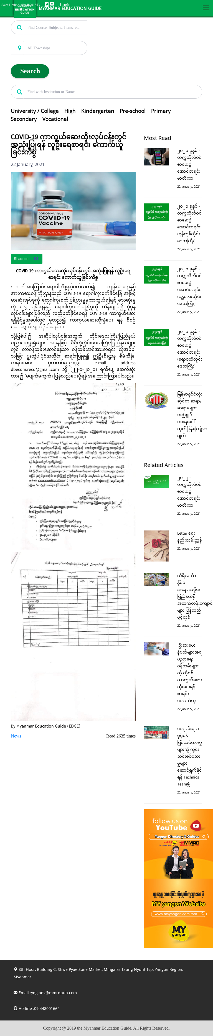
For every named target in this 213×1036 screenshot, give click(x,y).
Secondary (24, 119)
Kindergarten (97, 110)
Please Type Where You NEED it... (37, 38)
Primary (161, 110)
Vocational (55, 119)
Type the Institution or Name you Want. (41, 82)
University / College (35, 110)
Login (65, 4)
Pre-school (133, 110)
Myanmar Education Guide (70, 8)
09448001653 (30, 5)
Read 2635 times (121, 736)
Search (30, 71)
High (70, 110)
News (16, 736)
